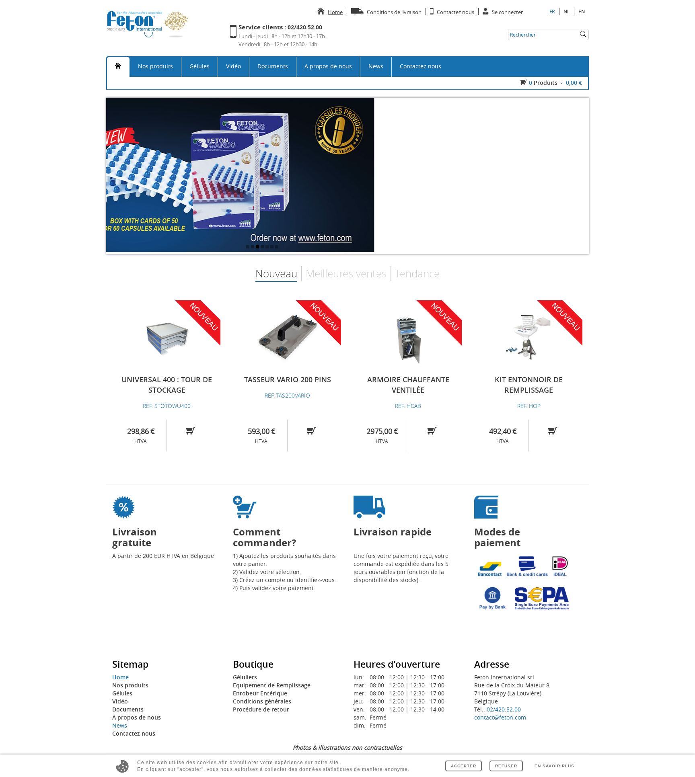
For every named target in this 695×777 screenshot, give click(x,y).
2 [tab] (253, 247)
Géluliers (245, 677)
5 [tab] (267, 247)
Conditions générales (262, 701)
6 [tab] (272, 247)
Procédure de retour (261, 709)
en (581, 11)
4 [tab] (263, 247)
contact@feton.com (500, 717)
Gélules (199, 66)
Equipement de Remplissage (271, 685)
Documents (272, 66)
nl (566, 11)
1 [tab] (248, 247)
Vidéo (233, 66)
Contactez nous (420, 66)
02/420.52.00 (504, 709)
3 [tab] (258, 247)
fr (552, 11)
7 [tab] (277, 247)
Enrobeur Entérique (260, 693)
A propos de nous (328, 66)
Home (120, 677)
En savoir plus (554, 766)
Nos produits (155, 66)
